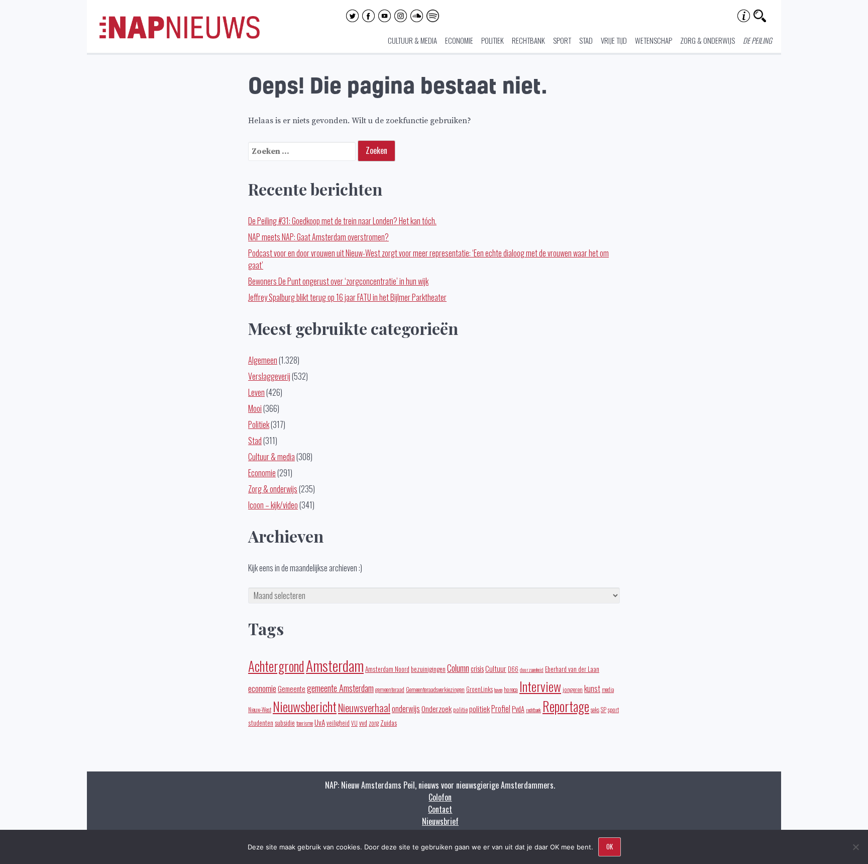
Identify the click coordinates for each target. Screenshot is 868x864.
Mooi (255, 408)
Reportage (565, 706)
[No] (855, 847)
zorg (374, 723)
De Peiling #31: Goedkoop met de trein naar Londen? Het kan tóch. (342, 221)
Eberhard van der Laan (572, 669)
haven (498, 689)
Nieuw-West (259, 710)
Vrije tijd (614, 40)
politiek (479, 709)
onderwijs (406, 708)
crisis (477, 668)
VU (354, 723)
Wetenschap (653, 40)
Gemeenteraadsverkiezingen (435, 689)
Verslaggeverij (269, 376)
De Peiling (757, 40)
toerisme (304, 723)
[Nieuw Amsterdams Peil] (179, 36)
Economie (459, 40)
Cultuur (495, 668)
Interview (540, 686)
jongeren (573, 689)
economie (262, 688)
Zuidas (388, 722)
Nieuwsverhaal (364, 707)
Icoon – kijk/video (273, 505)
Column (458, 667)
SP (603, 710)
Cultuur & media (412, 40)
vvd (363, 723)
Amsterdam (335, 665)
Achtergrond (276, 666)
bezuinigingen (428, 668)
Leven (256, 392)
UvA (319, 722)
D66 (513, 669)
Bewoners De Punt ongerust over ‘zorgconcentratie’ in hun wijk (338, 281)
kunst (592, 688)
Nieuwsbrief (440, 821)
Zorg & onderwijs (707, 40)
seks (595, 710)
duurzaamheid (532, 669)
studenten (260, 723)
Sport (562, 40)
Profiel (500, 709)
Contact (440, 809)
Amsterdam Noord (387, 669)
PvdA (518, 709)
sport (613, 709)
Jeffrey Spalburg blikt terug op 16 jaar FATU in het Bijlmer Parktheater (347, 297)
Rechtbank (528, 40)
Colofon (440, 797)
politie (460, 709)
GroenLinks (479, 689)
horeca (511, 689)
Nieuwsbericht (305, 706)
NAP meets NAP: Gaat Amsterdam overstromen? (318, 237)
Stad (586, 40)
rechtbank (533, 710)
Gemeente (291, 688)
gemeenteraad (389, 689)
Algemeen (262, 360)
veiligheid (338, 723)
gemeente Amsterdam (340, 688)
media (608, 689)
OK (609, 846)
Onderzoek (436, 709)
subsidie (285, 722)
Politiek (492, 40)
